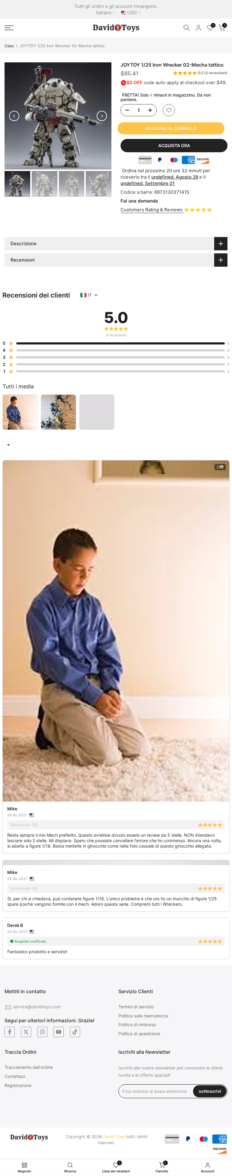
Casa (9, 46)
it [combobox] (90, 295)
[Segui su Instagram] (42, 1032)
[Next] (102, 116)
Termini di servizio (136, 1006)
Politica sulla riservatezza (143, 1015)
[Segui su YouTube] (58, 1032)
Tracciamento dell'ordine (29, 1067)
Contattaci (15, 1076)
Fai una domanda (139, 201)
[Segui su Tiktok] (75, 1032)
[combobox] (8, 445)
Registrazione (18, 1085)
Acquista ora (174, 145)
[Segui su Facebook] (10, 1032)
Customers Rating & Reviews (152, 209)
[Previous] (14, 116)
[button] (200, 74)
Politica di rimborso (137, 1024)
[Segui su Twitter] (26, 1032)
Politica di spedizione (139, 1033)
